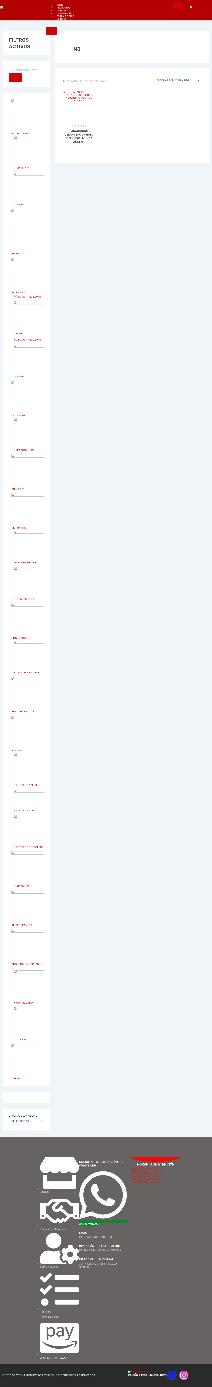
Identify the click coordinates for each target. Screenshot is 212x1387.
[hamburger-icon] (178, 5)
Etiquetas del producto (23, 1115)
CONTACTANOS (88, 1224)
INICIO (60, 4)
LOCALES (61, 19)
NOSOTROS (63, 21)
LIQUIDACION (64, 13)
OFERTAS (61, 10)
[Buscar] (15, 77)
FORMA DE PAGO (65, 16)
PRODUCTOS (63, 7)
